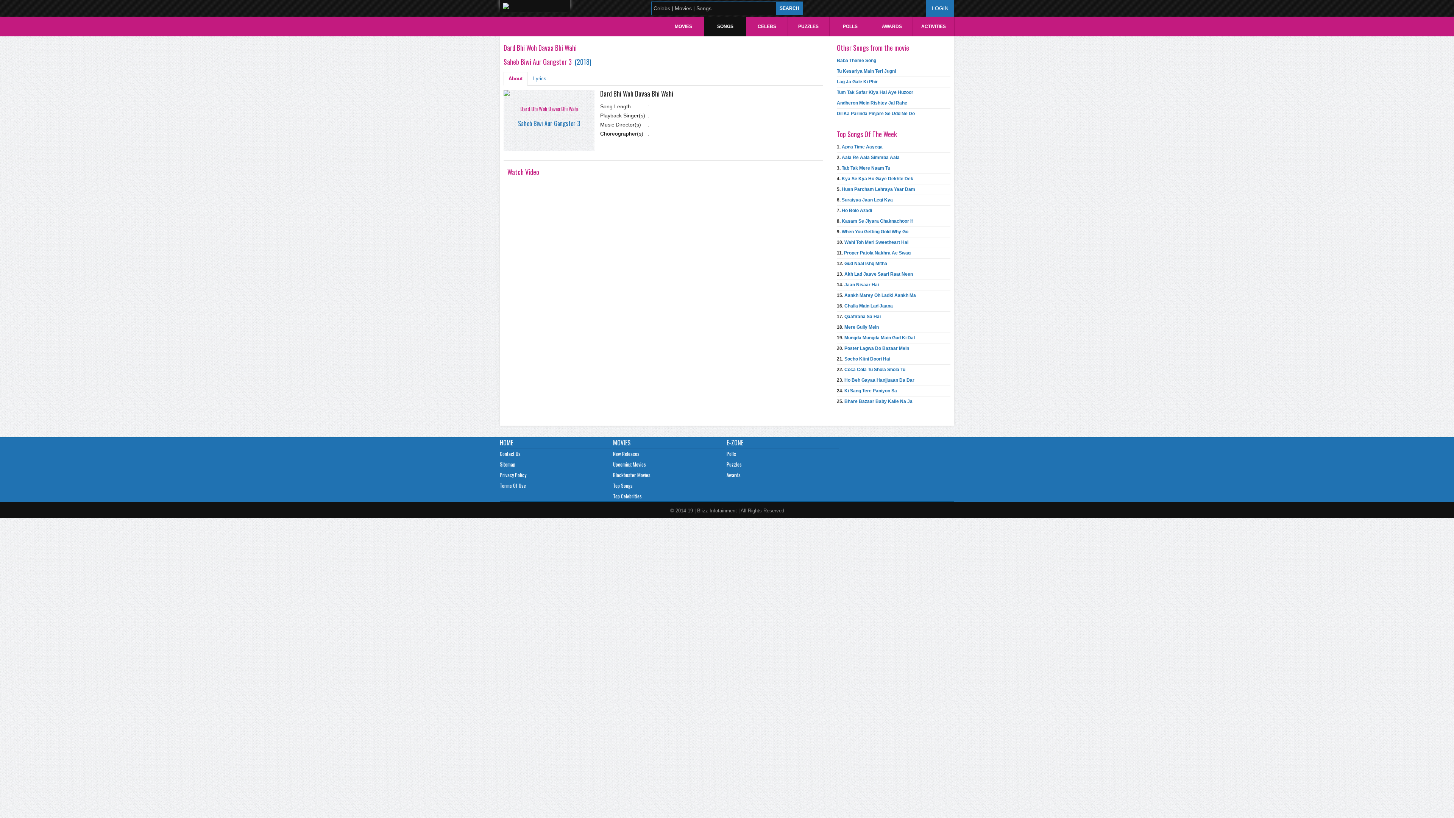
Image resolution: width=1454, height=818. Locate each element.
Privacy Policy (513, 475)
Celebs (767, 26)
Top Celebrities (627, 496)
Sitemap (507, 464)
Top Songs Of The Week (867, 134)
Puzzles (808, 26)
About (516, 78)
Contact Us (510, 453)
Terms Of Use (513, 485)
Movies (683, 26)
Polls (850, 26)
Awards (892, 26)
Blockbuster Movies (632, 475)
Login (940, 8)
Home (506, 442)
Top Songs (623, 485)
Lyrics (539, 78)
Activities (933, 26)
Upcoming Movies (629, 464)
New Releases (626, 453)
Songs (725, 26)
